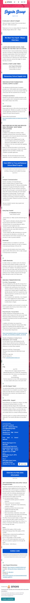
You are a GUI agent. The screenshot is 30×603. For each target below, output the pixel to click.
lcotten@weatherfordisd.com (13, 357)
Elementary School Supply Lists (15, 76)
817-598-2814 (10, 572)
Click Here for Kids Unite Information (15, 474)
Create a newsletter (8, 599)
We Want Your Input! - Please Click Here (15, 39)
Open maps (23, 464)
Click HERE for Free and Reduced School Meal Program (15, 164)
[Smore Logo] (8, 2)
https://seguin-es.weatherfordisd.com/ (16, 567)
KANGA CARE (15, 551)
